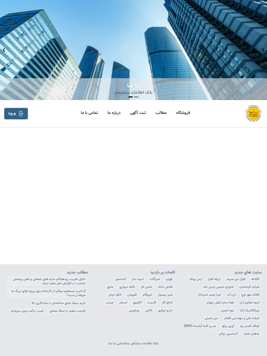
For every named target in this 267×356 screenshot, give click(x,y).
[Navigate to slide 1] (131, 96)
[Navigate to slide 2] (136, 96)
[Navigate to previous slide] (4, 50)
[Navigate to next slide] (263, 50)
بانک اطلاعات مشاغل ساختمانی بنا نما (133, 343)
